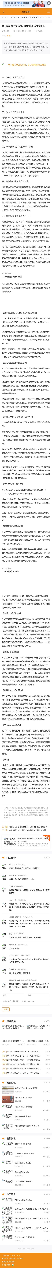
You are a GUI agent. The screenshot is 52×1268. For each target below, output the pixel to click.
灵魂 (21, 17)
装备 (37, 17)
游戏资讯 (5, 1259)
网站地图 (20, 1259)
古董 (45, 17)
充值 (25, 17)
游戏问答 (12, 1259)
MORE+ (47, 857)
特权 (49, 17)
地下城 (13, 17)
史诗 (17, 17)
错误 (29, 17)
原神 (8, 36)
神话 (33, 17)
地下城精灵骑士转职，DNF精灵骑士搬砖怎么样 (27, 830)
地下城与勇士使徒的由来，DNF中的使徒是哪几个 (28, 827)
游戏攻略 (5, 1262)
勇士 (41, 17)
